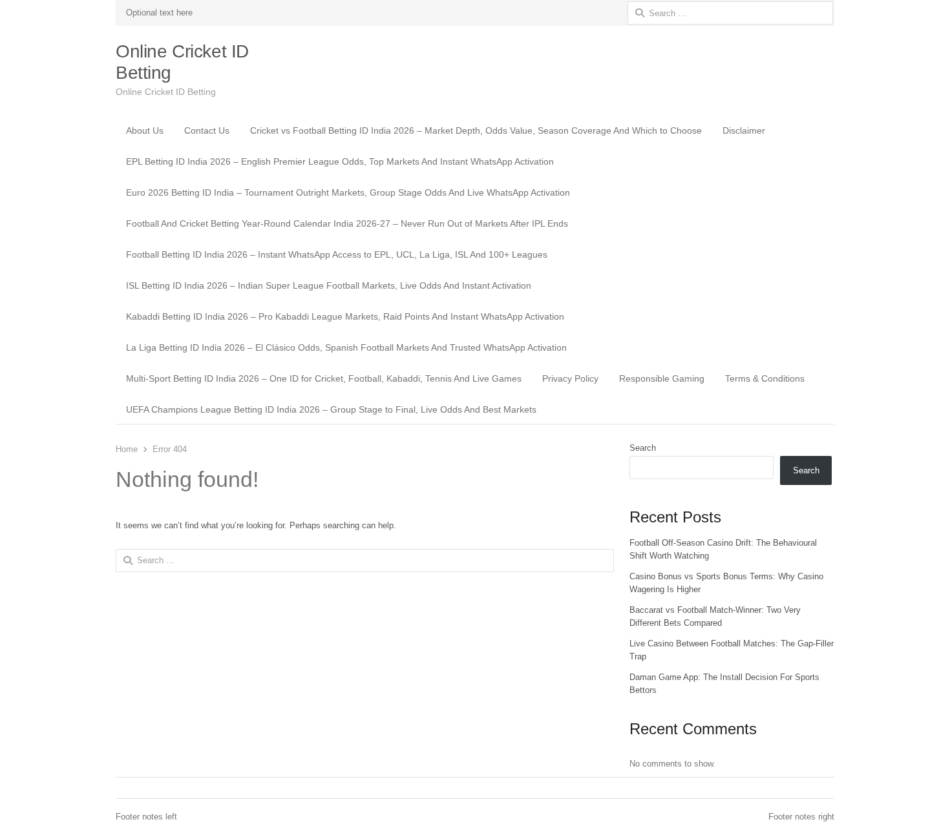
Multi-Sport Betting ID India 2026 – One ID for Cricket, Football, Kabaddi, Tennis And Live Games (324, 378)
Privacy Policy (570, 378)
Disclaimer (744, 130)
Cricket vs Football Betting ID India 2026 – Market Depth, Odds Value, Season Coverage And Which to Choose (476, 130)
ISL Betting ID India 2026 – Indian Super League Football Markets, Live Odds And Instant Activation (328, 285)
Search (642, 448)
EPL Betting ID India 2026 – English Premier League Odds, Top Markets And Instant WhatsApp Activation (340, 161)
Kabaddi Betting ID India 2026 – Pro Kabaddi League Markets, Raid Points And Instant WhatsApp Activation (345, 316)
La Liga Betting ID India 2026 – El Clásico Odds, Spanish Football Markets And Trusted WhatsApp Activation (346, 347)
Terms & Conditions (765, 378)
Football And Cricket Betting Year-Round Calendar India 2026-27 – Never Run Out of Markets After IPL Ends (347, 223)
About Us (145, 130)
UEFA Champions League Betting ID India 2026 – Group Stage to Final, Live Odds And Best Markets (331, 409)
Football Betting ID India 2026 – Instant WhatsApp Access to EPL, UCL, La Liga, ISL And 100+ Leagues (336, 254)
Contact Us (206, 130)
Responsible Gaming (661, 378)
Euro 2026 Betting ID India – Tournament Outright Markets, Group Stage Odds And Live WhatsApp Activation (348, 192)
